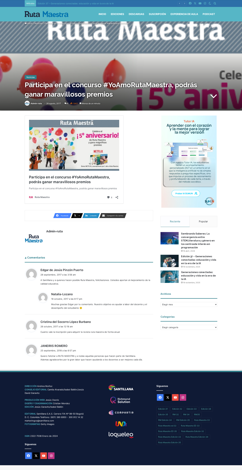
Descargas (136, 14)
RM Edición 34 (165, 420)
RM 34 (186, 414)
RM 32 (176, 414)
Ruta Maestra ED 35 (167, 431)
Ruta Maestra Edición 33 (169, 437)
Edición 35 (163, 414)
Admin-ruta (36, 103)
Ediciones (117, 14)
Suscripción (157, 14)
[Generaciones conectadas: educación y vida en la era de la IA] (170, 277)
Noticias (38, 23)
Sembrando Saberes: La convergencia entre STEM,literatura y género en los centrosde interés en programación (198, 240)
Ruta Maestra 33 (202, 420)
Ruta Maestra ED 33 (190, 425)
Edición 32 (177, 409)
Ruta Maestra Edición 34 (197, 437)
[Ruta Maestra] (46, 14)
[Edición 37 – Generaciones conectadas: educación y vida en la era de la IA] (170, 261)
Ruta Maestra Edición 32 (192, 431)
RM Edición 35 (183, 420)
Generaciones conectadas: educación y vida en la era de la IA (198, 275)
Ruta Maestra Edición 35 (169, 442)
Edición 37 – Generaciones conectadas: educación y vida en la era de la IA (198, 260)
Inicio (102, 14)
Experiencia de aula (184, 14)
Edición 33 (192, 409)
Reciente (175, 221)
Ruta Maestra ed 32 (167, 425)
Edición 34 (206, 409)
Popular (203, 221)
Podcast (209, 14)
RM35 (197, 414)
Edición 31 (163, 409)
